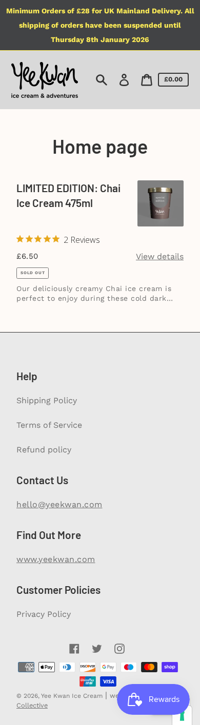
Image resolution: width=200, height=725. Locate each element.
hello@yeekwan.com (59, 504)
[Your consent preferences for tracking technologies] (182, 715)
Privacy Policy (43, 614)
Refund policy (43, 449)
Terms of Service (49, 425)
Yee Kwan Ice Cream (72, 695)
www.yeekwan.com (55, 559)
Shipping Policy (46, 400)
